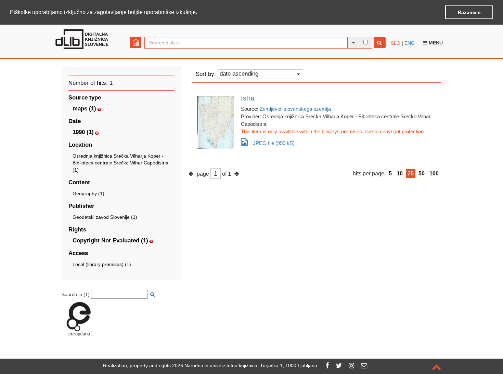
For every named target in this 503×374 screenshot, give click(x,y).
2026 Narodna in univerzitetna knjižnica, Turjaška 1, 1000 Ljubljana (244, 365)
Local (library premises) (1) (102, 264)
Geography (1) (88, 193)
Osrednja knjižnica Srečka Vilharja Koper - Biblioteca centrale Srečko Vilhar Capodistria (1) (120, 162)
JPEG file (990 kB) (274, 143)
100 (434, 173)
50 (421, 173)
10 (400, 173)
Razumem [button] (469, 12)
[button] (199, 13)
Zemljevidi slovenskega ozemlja (295, 109)
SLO (395, 43)
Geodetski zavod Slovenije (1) (105, 217)
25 (411, 173)
